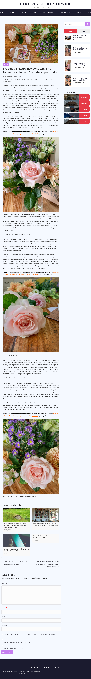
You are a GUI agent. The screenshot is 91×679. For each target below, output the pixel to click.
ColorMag (36, 671)
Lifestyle (24, 12)
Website (4, 625)
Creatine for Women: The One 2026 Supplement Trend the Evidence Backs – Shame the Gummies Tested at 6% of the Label (81, 36)
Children (67, 107)
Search (87, 24)
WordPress (22, 673)
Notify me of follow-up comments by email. (16, 642)
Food (35, 12)
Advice (66, 95)
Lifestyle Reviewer (19, 76)
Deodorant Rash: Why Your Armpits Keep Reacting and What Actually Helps (80, 64)
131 (84, 121)
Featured (6, 64)
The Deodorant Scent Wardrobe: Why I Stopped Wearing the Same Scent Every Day (80, 79)
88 (84, 103)
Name (4, 608)
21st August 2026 (79, 40)
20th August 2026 (79, 52)
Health (79, 12)
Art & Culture (69, 101)
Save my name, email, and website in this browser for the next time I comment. (30, 635)
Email (3, 616)
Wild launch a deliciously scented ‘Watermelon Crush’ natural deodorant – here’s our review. (46, 564)
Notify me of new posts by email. (12, 648)
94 (84, 97)
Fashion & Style (65, 12)
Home (5, 79)
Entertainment (48, 12)
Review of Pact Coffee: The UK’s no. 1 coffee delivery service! (16, 563)
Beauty (12, 12)
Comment (5, 584)
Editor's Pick (68, 113)
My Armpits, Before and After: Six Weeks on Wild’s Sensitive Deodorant (80, 49)
